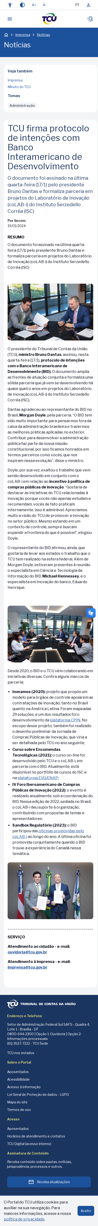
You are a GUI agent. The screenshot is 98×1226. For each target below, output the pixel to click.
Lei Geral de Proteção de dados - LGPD (38, 1094)
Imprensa (22, 35)
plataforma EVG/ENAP (38, 778)
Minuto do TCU (19, 87)
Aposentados (18, 1072)
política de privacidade (24, 1219)
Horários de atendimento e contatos (36, 1136)
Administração (22, 105)
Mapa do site (17, 1102)
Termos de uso (19, 1110)
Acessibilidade (18, 1079)
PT (77, 5)
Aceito (86, 1211)
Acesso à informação (24, 1087)
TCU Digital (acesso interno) (29, 1144)
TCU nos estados (20, 1053)
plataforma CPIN (65, 720)
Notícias (43, 35)
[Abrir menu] (10, 18)
